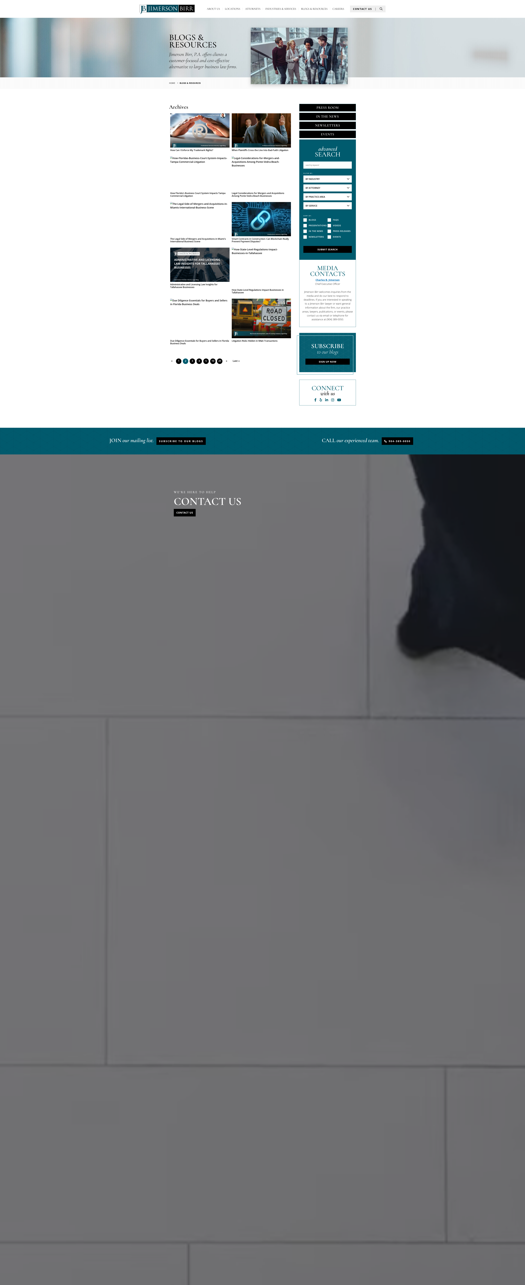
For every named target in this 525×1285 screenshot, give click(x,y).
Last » (236, 360)
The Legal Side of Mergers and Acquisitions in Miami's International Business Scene (198, 240)
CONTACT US (362, 9)
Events (327, 134)
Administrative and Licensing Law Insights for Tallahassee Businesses (194, 285)
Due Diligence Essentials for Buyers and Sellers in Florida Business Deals (199, 342)
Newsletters (327, 125)
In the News (327, 116)
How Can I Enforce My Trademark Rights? (191, 150)
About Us (213, 9)
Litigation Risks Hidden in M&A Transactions (255, 341)
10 (213, 360)
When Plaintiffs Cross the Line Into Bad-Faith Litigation (260, 150)
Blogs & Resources (314, 9)
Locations (232, 9)
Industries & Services (280, 9)
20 (219, 360)
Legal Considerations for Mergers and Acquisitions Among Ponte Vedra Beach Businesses (258, 194)
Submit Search (327, 249)
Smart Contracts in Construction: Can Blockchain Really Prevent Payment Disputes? (260, 240)
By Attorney (313, 187)
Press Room (328, 108)
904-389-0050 (400, 441)
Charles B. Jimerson (328, 280)
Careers (338, 9)
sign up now (327, 361)
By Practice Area (315, 196)
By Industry (313, 179)
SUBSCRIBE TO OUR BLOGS (181, 441)
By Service (311, 205)
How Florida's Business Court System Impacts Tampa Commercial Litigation (197, 194)
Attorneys (252, 9)
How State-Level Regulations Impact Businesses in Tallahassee (258, 291)
